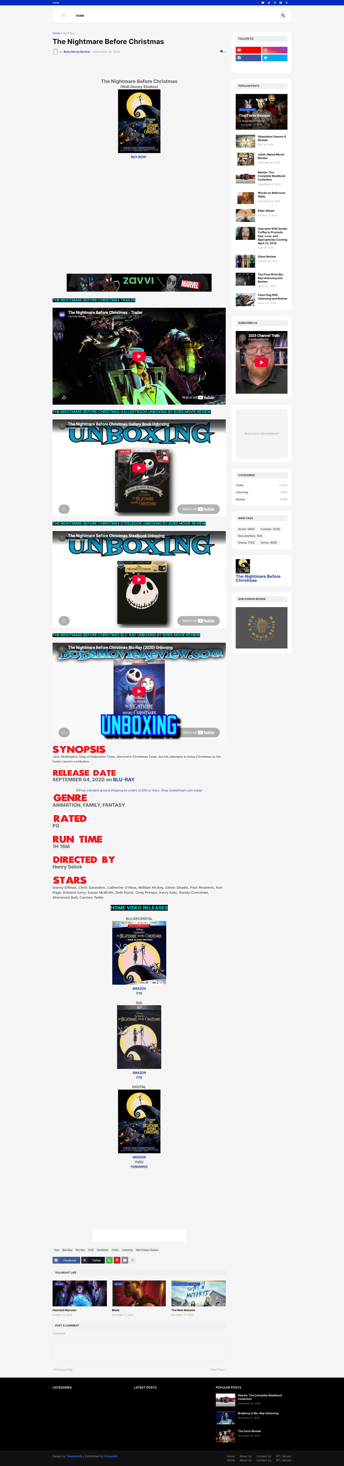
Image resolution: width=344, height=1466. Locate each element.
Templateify (74, 1456)
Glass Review (267, 256)
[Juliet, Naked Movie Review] (245, 159)
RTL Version (283, 1456)
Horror (269, 542)
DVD (91, 1249)
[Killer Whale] (245, 215)
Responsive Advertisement (261, 433)
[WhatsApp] (109, 1260)
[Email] (124, 1260)
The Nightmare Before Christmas (258, 578)
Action (246, 529)
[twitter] (275, 58)
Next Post (217, 1369)
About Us (246, 1456)
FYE (139, 993)
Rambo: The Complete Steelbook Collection (271, 176)
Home (56, 2)
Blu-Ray (80, 1249)
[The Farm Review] (225, 1435)
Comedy (270, 529)
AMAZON (139, 988)
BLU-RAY (124, 779)
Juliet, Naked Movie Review (271, 156)
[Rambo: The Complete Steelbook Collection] (245, 177)
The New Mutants (183, 1310)
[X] (248, 65)
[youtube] (263, 3)
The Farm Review (249, 1431)
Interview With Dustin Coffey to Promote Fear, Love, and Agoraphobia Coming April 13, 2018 (272, 236)
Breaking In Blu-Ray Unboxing (258, 1413)
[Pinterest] (117, 1260)
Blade (115, 1310)
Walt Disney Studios (147, 1249)
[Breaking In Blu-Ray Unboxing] (225, 1417)
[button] (283, 15)
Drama (246, 542)
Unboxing (127, 1249)
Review (261, 499)
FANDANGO (139, 1166)
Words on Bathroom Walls (271, 194)
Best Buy (69, 33)
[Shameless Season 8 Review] (245, 141)
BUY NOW (138, 157)
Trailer (115, 1249)
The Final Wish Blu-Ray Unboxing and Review (271, 278)
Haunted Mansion (65, 1310)
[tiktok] (269, 3)
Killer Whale (266, 210)
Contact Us (264, 1456)
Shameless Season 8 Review (272, 138)
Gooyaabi (110, 1456)
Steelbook (102, 1249)
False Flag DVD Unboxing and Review (272, 296)
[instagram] (275, 3)
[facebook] (281, 3)
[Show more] (132, 1260)
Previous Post (63, 1369)
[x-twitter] (286, 3)
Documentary (250, 535)
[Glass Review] (245, 261)
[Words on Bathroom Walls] (245, 197)
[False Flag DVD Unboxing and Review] (245, 299)
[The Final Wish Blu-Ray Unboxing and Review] (245, 279)
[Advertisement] (139, 241)
